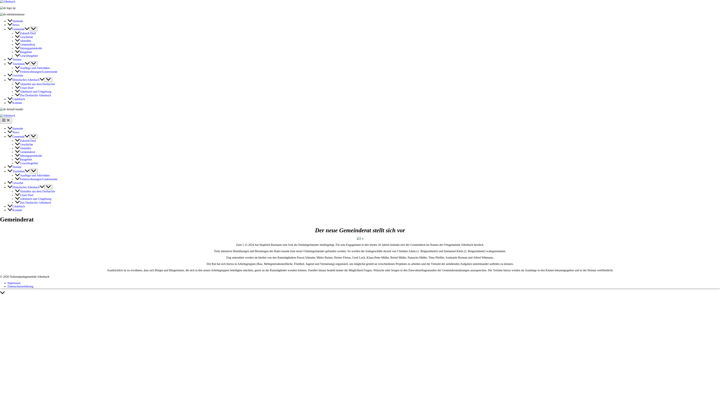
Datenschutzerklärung (20, 286)
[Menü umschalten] (33, 29)
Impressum (14, 283)
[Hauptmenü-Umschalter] (6, 120)
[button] (27, 29)
